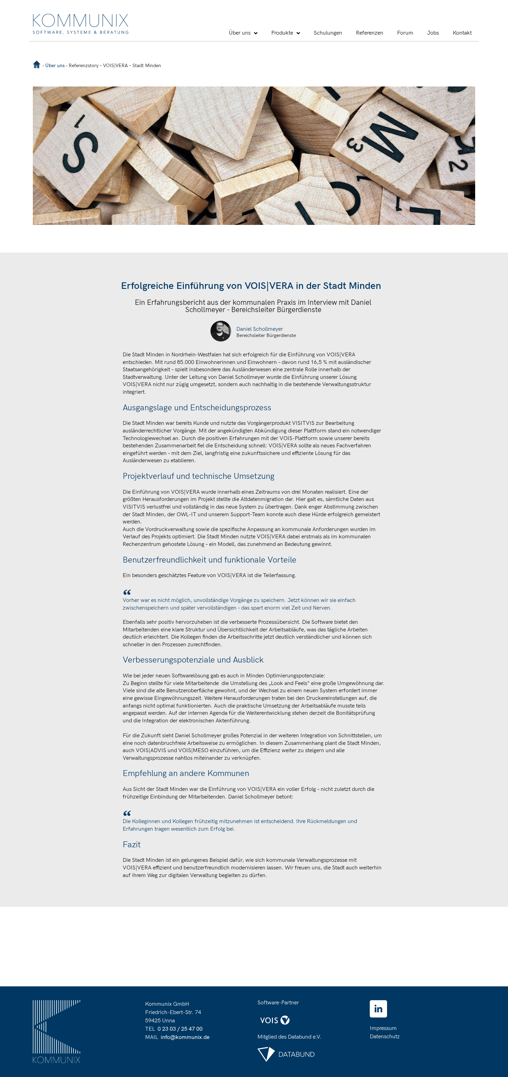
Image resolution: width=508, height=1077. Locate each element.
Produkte (282, 33)
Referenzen (369, 33)
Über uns (240, 33)
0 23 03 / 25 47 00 (180, 1029)
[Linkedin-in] (378, 1008)
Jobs (433, 33)
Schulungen (328, 33)
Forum (405, 33)
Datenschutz (385, 1036)
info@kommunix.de (185, 1037)
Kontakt (462, 33)
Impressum (383, 1028)
